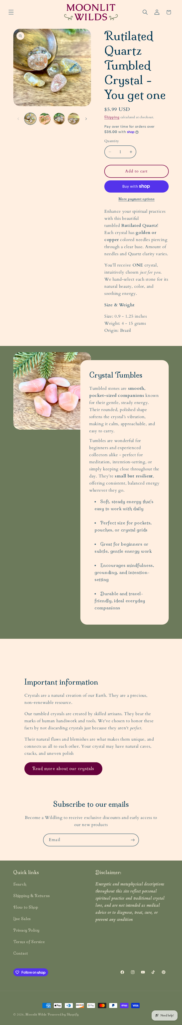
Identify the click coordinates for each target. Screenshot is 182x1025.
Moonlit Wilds (36, 1014)
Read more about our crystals (63, 768)
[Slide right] (86, 119)
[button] (11, 12)
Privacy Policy (26, 930)
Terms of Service (29, 941)
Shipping (111, 117)
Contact (20, 953)
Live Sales (22, 918)
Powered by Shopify (63, 1014)
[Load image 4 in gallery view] (73, 119)
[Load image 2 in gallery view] (45, 119)
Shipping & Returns (31, 895)
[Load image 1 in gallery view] (30, 119)
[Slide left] (18, 119)
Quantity (111, 141)
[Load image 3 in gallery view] (59, 119)
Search (19, 884)
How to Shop (25, 907)
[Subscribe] (132, 840)
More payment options (137, 199)
